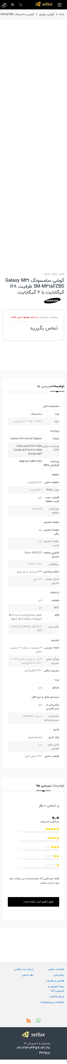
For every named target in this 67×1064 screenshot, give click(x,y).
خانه (61, 14)
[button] (66, 1061)
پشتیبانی (59, 975)
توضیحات (57, 387)
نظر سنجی (28, 975)
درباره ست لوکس (24, 969)
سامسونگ (36, 414)
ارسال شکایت (56, 996)
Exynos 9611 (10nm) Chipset (26, 438)
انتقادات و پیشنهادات (52, 1002)
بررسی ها (43, 387)
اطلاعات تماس (56, 969)
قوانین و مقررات (55, 980)
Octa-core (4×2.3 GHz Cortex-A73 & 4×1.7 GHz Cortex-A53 (28, 450)
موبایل (47, 273)
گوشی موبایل (46, 14)
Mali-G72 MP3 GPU (31, 461)
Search (20, 5)
